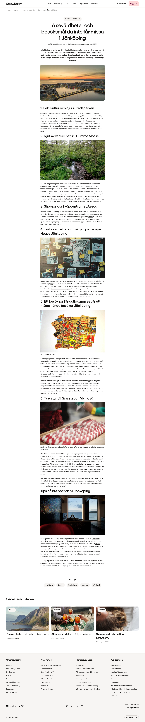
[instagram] (72, 706)
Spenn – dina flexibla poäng (87, 685)
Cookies (114, 696)
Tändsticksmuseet (47, 361)
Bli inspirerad (11, 692)
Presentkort (80, 665)
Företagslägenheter (84, 682)
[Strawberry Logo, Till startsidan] (14, 4)
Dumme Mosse (65, 186)
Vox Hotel (96, 551)
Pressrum (10, 689)
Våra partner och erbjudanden (88, 689)
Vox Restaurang (53, 483)
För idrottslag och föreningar (87, 672)
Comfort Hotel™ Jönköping (66, 546)
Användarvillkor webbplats (121, 685)
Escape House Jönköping (61, 289)
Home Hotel (46, 682)
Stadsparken (62, 123)
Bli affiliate (80, 675)
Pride (8, 679)
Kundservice (115, 665)
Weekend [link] (96, 585)
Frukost (9, 675)
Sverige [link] (60, 585)
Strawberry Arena (13, 669)
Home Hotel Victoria (90, 388)
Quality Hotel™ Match (64, 383)
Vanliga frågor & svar (119, 672)
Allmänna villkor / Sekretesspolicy (124, 689)
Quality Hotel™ (47, 675)
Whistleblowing (12, 682)
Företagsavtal (81, 679)
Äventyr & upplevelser (29, 10)
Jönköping (44, 113)
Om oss (9, 665)
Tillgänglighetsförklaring (120, 692)
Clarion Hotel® (46, 679)
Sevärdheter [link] (72, 585)
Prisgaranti (115, 682)
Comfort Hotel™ (47, 672)
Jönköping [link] (49, 585)
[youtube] (82, 706)
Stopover (44, 685)
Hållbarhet (10, 672)
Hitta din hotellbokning (120, 675)
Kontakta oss (116, 669)
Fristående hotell (47, 689)
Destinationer (46, 669)
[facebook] (66, 706)
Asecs (90, 217)
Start (9, 10)
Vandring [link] (85, 585)
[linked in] (77, 706)
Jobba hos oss (12, 685)
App (112, 679)
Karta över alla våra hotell (51, 665)
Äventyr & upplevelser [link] (72, 19)
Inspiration (17, 10)
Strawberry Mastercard (85, 669)
